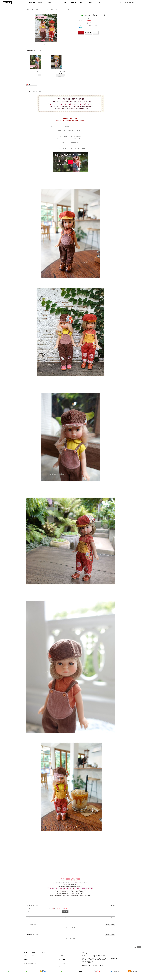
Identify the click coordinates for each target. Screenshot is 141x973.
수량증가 (88, 23)
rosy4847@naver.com (90, 962)
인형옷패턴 (37, 9)
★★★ (56, 908)
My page (129, 2)
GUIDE (61, 966)
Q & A (60, 953)
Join (125, 2)
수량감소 (88, 24)
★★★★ (60, 908)
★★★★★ (66, 908)
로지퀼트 (7, 3)
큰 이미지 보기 (47, 44)
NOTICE (61, 952)
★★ (53, 908)
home (27, 9)
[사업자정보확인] (102, 955)
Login (121, 2)
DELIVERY (61, 956)
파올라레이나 (42, 9)
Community (98, 2)
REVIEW (61, 955)
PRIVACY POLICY (63, 964)
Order (133, 2)
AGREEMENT (62, 963)
